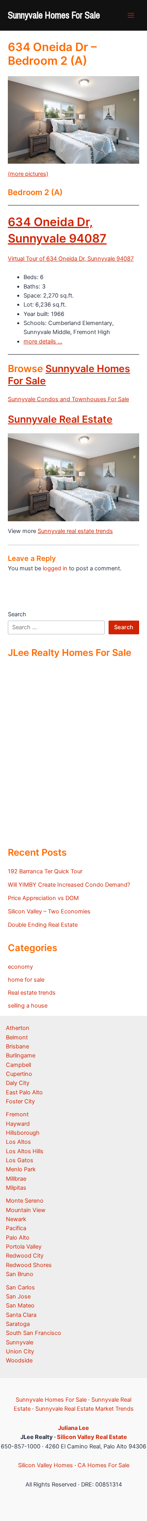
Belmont (17, 1037)
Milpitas (16, 1187)
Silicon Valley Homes (45, 1465)
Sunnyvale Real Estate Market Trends (84, 1408)
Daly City (17, 1082)
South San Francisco (33, 1333)
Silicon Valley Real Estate (92, 1437)
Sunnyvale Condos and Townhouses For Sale (68, 399)
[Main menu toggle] (131, 15)
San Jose (18, 1296)
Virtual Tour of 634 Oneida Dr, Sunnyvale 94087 (71, 258)
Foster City (20, 1101)
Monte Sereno (25, 1200)
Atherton (17, 1028)
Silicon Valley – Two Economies (49, 911)
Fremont (17, 1114)
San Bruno (19, 1274)
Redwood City (25, 1255)
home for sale (26, 979)
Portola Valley (24, 1246)
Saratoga (18, 1323)
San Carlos (20, 1287)
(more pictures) (28, 173)
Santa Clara (21, 1314)
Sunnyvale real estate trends (75, 531)
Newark (16, 1219)
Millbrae (16, 1178)
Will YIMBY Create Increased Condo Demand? (69, 884)
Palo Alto (17, 1237)
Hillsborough (23, 1132)
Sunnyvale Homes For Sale (54, 15)
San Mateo (20, 1305)
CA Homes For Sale (103, 1465)
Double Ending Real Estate (43, 924)
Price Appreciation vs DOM (43, 898)
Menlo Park (21, 1169)
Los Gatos (19, 1160)
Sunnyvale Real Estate (60, 419)
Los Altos (18, 1141)
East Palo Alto (24, 1092)
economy (20, 966)
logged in (55, 568)
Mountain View (25, 1210)
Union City (20, 1351)
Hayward (18, 1123)
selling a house (27, 1005)
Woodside (19, 1360)
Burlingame (20, 1055)
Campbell (18, 1064)
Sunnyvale (19, 1342)
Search (17, 614)
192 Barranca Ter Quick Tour (45, 871)
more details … (43, 341)
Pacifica (16, 1228)
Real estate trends (32, 992)
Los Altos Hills (25, 1151)
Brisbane (17, 1046)
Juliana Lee (73, 1428)
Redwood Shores (29, 1265)
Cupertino (19, 1073)
